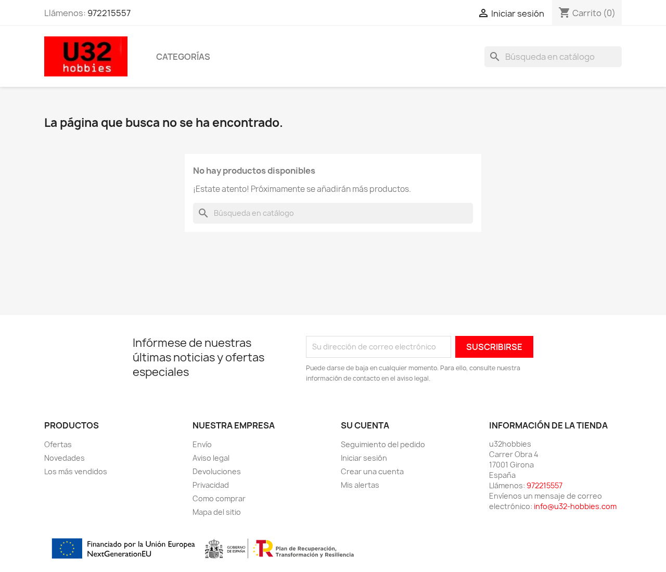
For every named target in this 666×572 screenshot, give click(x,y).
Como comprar (219, 498)
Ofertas (58, 444)
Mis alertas (360, 485)
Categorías (183, 56)
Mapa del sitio (217, 512)
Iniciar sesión (364, 458)
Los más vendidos (75, 471)
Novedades (64, 458)
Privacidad (211, 485)
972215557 (109, 13)
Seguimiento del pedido (383, 444)
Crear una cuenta (372, 471)
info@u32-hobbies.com (575, 506)
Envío (202, 444)
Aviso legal (211, 458)
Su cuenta (365, 425)
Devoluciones (217, 471)
